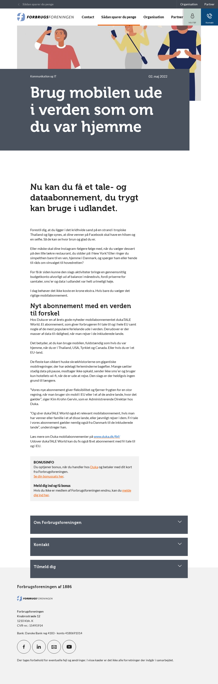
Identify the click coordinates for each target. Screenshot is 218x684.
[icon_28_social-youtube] (69, 647)
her (61, 476)
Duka (94, 467)
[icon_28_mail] (54, 647)
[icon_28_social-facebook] (24, 647)
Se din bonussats (46, 476)
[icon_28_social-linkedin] (39, 647)
